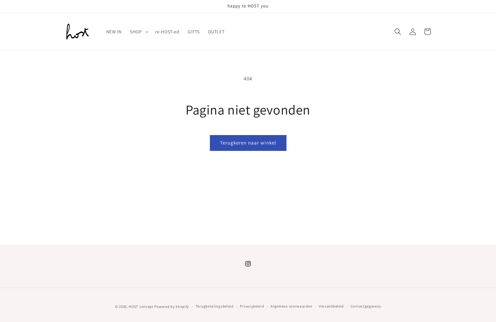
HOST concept (141, 306)
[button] (138, 32)
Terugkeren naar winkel (248, 142)
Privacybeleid (252, 306)
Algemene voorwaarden (291, 306)
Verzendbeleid (331, 306)
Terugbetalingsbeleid (214, 306)
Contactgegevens (366, 306)
